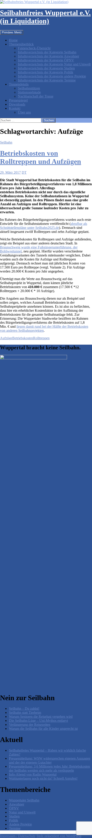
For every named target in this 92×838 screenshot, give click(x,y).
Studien (14, 816)
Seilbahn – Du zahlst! (24, 708)
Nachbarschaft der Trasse (35, 96)
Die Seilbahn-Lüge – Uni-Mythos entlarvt (38, 720)
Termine (15, 828)
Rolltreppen (41, 338)
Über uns (24, 112)
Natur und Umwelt (22, 812)
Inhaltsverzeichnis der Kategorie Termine (47, 80)
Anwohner (16, 804)
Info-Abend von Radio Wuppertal (32, 774)
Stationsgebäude (29, 92)
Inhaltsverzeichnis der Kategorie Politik (45, 72)
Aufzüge (6, 338)
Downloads (17, 104)
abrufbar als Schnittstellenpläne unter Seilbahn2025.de (43, 226)
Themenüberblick (21, 44)
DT (24, 172)
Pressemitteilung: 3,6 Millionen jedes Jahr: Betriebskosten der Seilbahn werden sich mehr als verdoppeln (49, 768)
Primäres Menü (11, 32)
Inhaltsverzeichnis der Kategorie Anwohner (48, 56)
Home (13, 40)
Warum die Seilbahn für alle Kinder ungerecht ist (43, 728)
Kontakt (14, 108)
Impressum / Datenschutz (18, 836)
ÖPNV (14, 808)
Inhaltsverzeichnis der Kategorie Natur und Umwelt (54, 64)
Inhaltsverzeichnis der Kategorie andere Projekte (52, 76)
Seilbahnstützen (29, 88)
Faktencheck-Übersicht (34, 48)
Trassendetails (19, 84)
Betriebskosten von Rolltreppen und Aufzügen (40, 157)
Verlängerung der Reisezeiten (29, 724)
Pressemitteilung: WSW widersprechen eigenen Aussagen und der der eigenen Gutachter (49, 760)
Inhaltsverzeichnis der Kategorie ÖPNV (46, 60)
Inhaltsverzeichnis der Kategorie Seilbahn (47, 52)
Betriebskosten (22, 338)
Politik (13, 820)
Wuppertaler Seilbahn (24, 800)
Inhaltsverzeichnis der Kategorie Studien (46, 68)
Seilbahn (6, 142)
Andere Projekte (20, 824)
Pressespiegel (18, 100)
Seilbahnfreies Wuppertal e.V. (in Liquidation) (45, 17)
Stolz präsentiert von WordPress (58, 836)
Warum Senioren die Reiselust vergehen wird (41, 716)
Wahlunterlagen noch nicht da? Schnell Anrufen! (43, 778)
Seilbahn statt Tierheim (25, 712)
